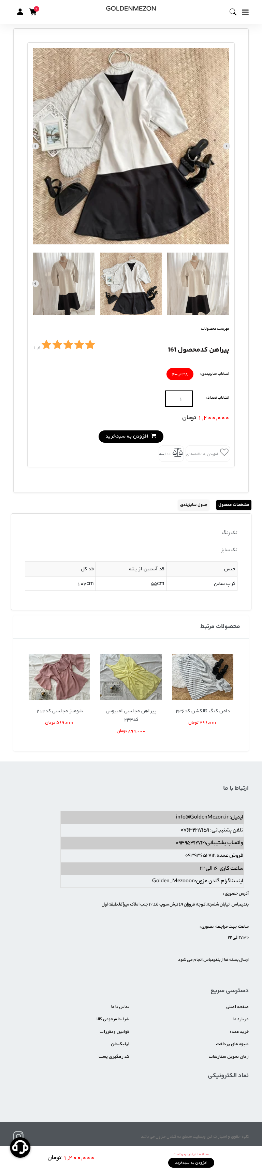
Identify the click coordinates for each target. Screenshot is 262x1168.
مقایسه (165, 455)
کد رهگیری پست (114, 1056)
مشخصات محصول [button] (233, 505)
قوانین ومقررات (114, 1031)
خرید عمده (239, 1031)
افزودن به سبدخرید (127, 436)
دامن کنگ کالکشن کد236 (202, 711)
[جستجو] (236, 12)
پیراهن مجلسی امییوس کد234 (131, 715)
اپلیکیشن (120, 1044)
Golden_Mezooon (173, 881)
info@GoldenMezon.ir (202, 817)
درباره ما (241, 1019)
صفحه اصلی (237, 1006)
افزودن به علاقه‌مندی (202, 455)
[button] (20, 12)
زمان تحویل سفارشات (229, 1056)
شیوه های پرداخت (232, 1044)
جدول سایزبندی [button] (193, 505)
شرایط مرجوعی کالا (113, 1019)
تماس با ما (120, 1006)
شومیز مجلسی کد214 (59, 711)
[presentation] (226, 146)
